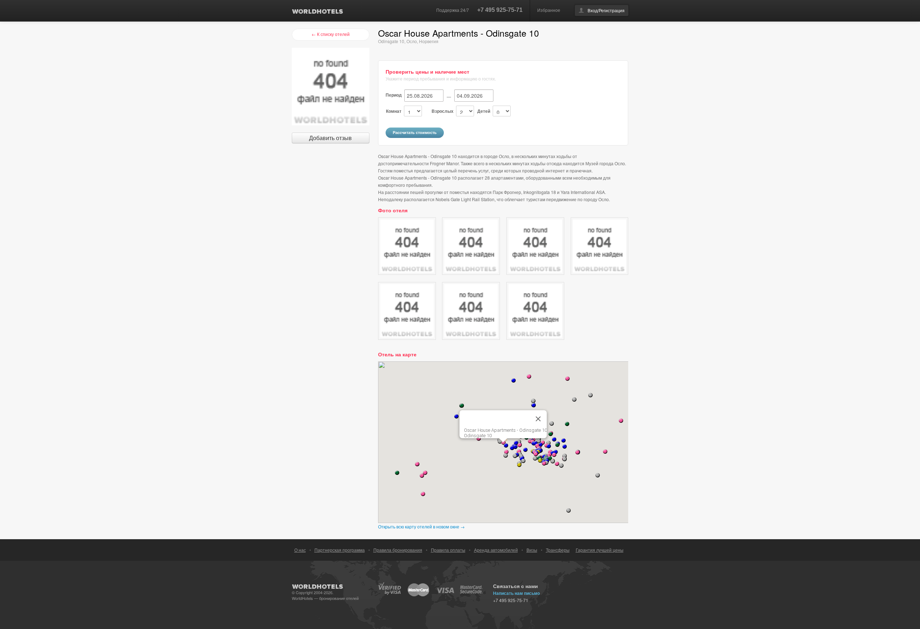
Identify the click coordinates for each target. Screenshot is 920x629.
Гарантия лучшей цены (600, 550)
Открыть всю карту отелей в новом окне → (421, 526)
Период (394, 95)
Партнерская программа (339, 550)
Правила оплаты (448, 550)
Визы (531, 550)
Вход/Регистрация (606, 10)
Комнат (393, 111)
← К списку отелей (331, 34)
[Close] (538, 418)
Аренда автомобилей (496, 550)
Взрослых (443, 111)
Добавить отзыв (330, 138)
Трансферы (558, 550)
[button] (540, 445)
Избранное (548, 10)
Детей (483, 111)
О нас (300, 550)
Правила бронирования (397, 550)
